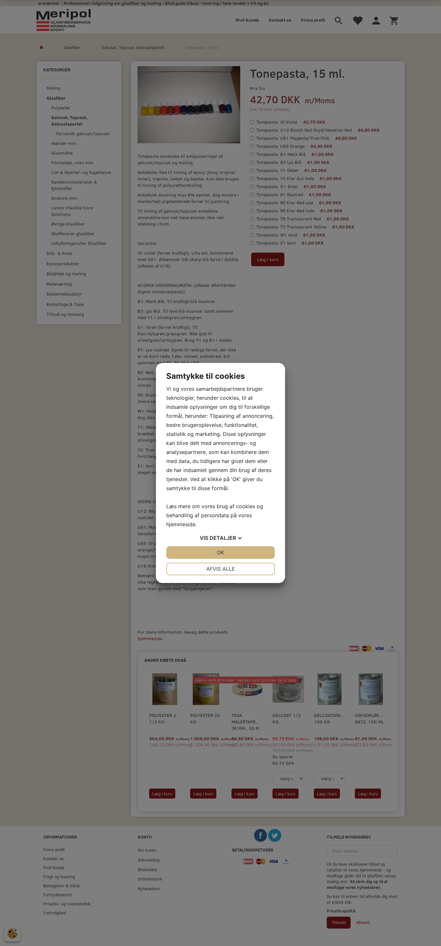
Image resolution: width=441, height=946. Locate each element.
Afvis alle (220, 569)
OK (220, 552)
